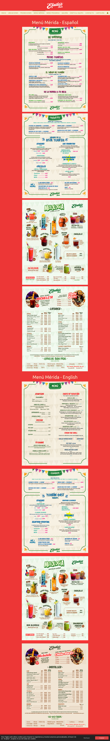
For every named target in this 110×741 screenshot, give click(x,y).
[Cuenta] (107, 13)
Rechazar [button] (87, 738)
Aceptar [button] (101, 738)
